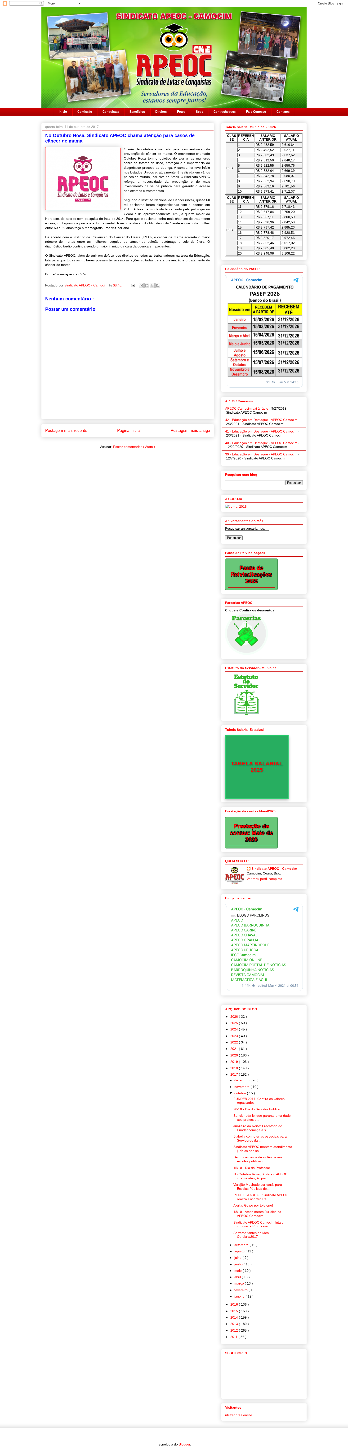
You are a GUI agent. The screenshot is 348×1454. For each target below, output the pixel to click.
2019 (234, 1062)
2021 (234, 1049)
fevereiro (241, 1290)
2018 (234, 1068)
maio (238, 1270)
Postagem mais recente (66, 430)
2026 (234, 1016)
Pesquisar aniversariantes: (245, 528)
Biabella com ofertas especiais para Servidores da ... (260, 1138)
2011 (234, 1337)
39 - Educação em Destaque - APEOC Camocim (261, 454)
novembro (242, 1087)
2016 (234, 1304)
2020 (234, 1055)
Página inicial (129, 430)
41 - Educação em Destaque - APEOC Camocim (261, 431)
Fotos (181, 111)
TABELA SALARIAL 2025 (257, 767)
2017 (234, 1074)
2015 (234, 1311)
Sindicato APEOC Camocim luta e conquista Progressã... (258, 1224)
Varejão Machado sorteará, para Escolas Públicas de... (257, 1186)
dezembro (242, 1080)
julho (238, 1257)
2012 (234, 1330)
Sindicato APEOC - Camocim (86, 285)
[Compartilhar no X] (152, 285)
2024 (234, 1029)
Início (63, 111)
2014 (234, 1317)
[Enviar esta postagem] (132, 285)
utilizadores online (238, 1415)
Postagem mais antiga (190, 430)
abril (238, 1277)
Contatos (283, 111)
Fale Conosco (256, 111)
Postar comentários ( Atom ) (134, 447)
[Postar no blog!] (146, 285)
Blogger (184, 1444)
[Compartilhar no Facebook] (157, 285)
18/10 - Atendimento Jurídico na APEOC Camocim (257, 1214)
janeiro (239, 1296)
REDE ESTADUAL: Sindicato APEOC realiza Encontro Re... (260, 1197)
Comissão (84, 111)
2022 (234, 1042)
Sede (199, 111)
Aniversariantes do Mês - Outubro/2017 (252, 1235)
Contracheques (225, 111)
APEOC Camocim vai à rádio (246, 408)
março (239, 1283)
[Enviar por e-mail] (141, 285)
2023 (234, 1036)
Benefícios (137, 111)
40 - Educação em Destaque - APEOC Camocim (261, 443)
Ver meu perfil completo (264, 879)
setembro (242, 1245)
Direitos (161, 111)
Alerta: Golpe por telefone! (253, 1205)
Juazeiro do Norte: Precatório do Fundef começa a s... (257, 1128)
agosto (239, 1251)
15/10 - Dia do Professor (251, 1168)
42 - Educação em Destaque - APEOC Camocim (261, 420)
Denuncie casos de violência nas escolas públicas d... (257, 1159)
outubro (240, 1093)
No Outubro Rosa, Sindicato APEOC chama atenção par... (260, 1176)
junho (239, 1264)
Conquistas (111, 111)
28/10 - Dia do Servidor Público (256, 1109)
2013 (234, 1324)
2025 (234, 1023)
